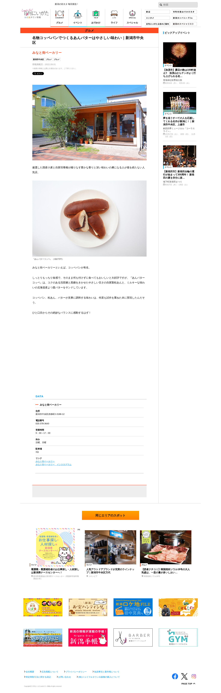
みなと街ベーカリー (45, 461)
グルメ (49, 59)
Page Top (186, 684)
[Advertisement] (110, 657)
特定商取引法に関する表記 (38, 677)
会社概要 (30, 671)
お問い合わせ (64, 677)
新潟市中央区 (38, 59)
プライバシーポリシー (76, 671)
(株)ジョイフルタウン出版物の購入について (99, 677)
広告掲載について (49, 671)
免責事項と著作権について (106, 671)
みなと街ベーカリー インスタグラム (53, 464)
